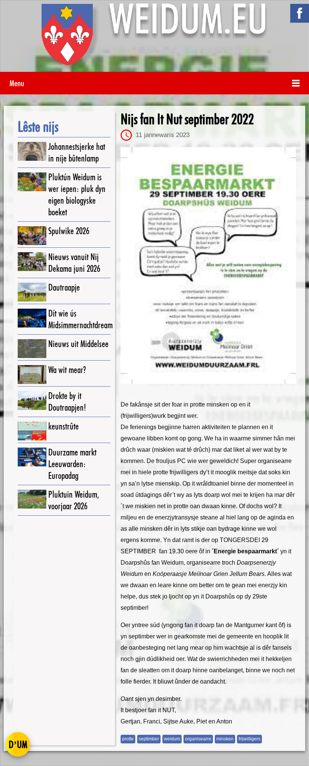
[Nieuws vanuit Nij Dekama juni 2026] (32, 261)
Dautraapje (64, 287)
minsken (225, 739)
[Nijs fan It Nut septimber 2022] (208, 265)
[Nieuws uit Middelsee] (32, 348)
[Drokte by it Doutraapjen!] (32, 400)
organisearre (198, 739)
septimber (149, 739)
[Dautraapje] (32, 292)
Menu (16, 83)
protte (128, 739)
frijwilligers (249, 739)
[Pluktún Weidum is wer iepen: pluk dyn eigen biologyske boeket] (32, 181)
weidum (172, 739)
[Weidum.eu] (154, 38)
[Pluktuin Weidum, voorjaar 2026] (32, 499)
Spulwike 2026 (68, 230)
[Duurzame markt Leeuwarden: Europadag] (32, 457)
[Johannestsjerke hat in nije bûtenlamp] (32, 151)
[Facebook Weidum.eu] (299, 13)
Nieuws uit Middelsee (78, 343)
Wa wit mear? (67, 369)
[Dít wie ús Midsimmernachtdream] (32, 318)
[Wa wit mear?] (32, 374)
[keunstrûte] (32, 431)
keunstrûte (63, 426)
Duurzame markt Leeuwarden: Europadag (72, 464)
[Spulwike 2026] (32, 235)
